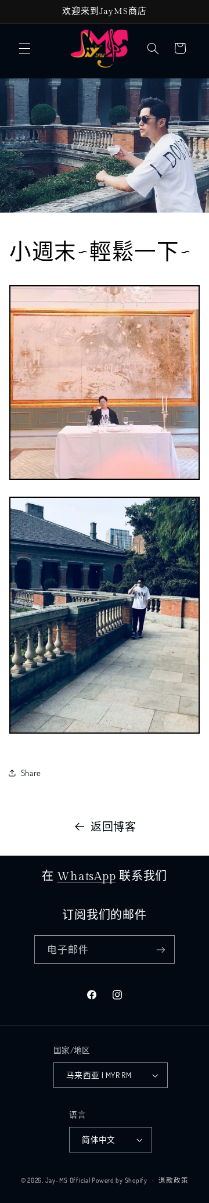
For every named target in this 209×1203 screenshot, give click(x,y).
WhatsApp (86, 877)
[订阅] (160, 949)
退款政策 (173, 1180)
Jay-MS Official (68, 1180)
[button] (24, 48)
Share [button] (31, 772)
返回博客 (113, 826)
